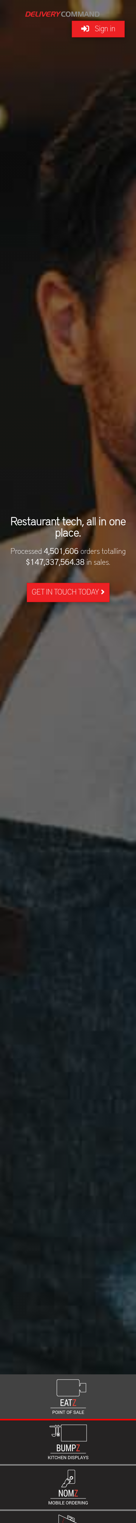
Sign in (102, 29)
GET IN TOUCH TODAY (66, 592)
